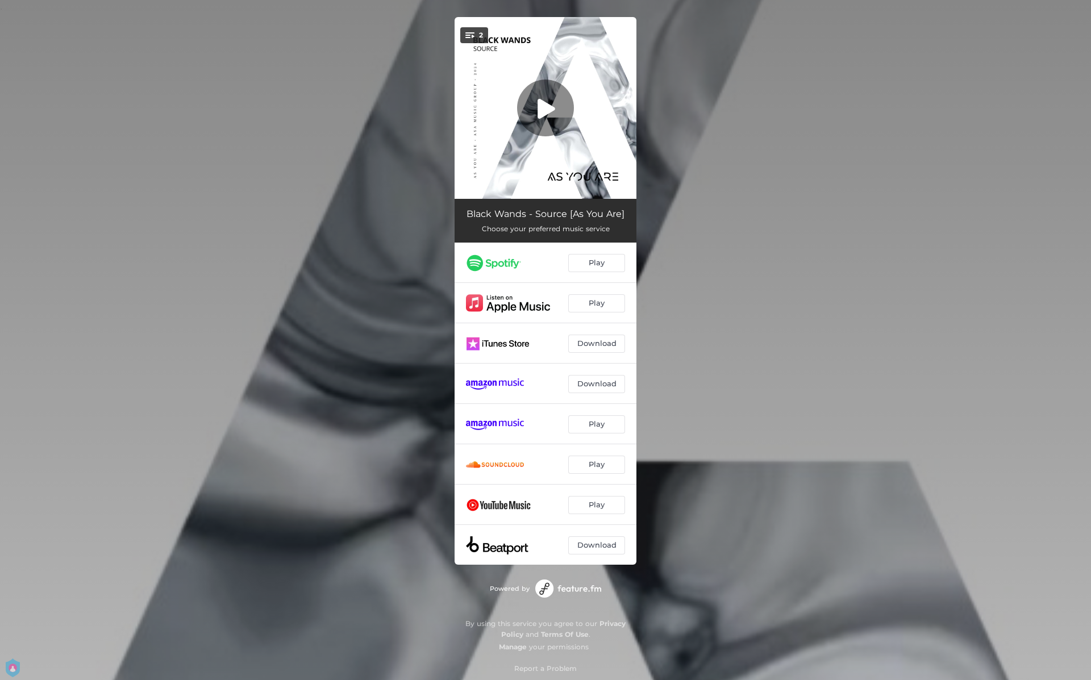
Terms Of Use (565, 634)
